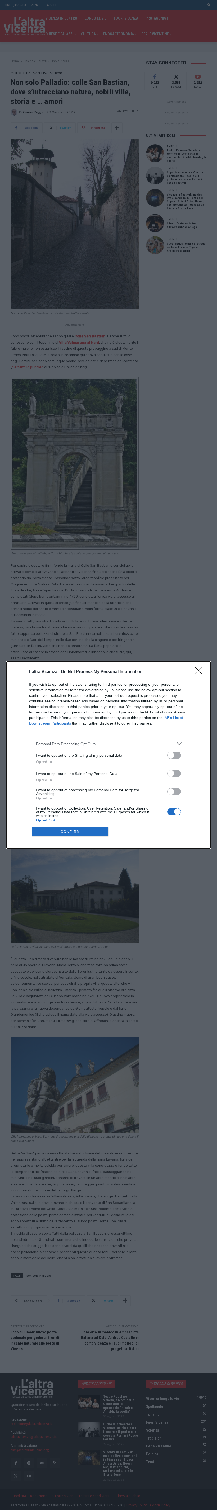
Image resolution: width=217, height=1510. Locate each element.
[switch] (174, 755)
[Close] (200, 672)
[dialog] (108, 755)
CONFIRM (70, 832)
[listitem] (108, 743)
